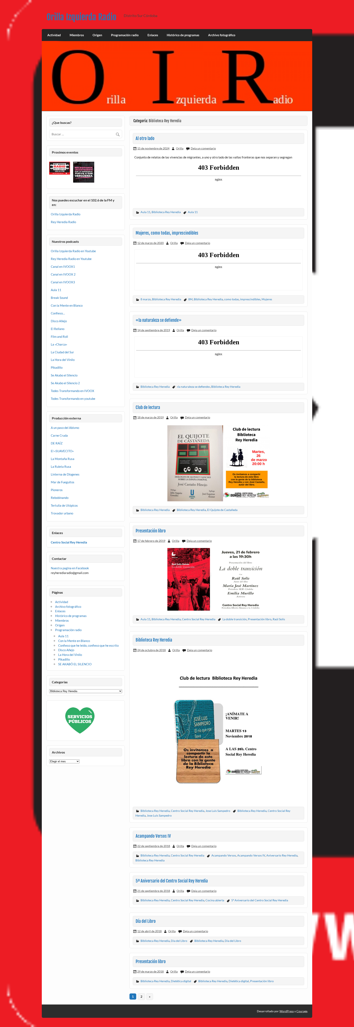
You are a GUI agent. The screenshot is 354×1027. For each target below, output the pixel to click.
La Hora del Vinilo (63, 360)
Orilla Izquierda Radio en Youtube (73, 251)
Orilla (179, 148)
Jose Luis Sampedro (217, 810)
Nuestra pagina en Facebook (70, 568)
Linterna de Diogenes (65, 474)
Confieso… (58, 313)
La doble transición (234, 619)
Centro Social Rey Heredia (198, 619)
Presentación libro (151, 530)
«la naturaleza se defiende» (159, 320)
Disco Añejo (59, 321)
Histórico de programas (183, 35)
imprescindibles (250, 299)
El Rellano (57, 329)
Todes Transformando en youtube (73, 398)
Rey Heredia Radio (63, 222)
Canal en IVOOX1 (63, 266)
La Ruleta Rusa (61, 466)
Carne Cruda (59, 435)
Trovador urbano (62, 513)
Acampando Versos (223, 855)
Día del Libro (146, 921)
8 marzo (146, 299)
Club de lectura (148, 407)
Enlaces (153, 35)
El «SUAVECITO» (62, 451)
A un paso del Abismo (65, 427)
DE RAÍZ (56, 443)
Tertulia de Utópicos (64, 505)
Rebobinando (59, 497)
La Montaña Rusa (62, 459)
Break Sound (59, 297)
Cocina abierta (214, 900)
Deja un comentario (203, 148)
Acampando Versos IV (153, 836)
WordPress (286, 1011)
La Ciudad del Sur (62, 352)
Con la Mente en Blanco (67, 305)
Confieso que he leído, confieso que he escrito (88, 645)
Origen (97, 35)
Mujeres (267, 299)
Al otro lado (145, 138)
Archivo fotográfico (221, 35)
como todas (231, 299)
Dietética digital (181, 981)
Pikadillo (56, 367)
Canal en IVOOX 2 (63, 274)
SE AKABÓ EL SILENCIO (75, 664)
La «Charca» (59, 344)
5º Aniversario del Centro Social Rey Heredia (172, 881)
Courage (301, 1011)
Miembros (77, 35)
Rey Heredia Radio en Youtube (71, 259)
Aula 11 (145, 212)
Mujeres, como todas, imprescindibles (167, 233)
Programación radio (125, 35)
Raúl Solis (279, 619)
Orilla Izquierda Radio (81, 17)
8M (190, 299)
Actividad (54, 35)
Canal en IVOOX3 (63, 282)
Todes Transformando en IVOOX (72, 391)
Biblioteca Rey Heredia (166, 212)
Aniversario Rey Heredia (281, 855)
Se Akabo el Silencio (64, 375)
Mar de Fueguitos (62, 482)
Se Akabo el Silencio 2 (65, 383)
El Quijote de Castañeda (222, 510)
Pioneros (57, 490)
